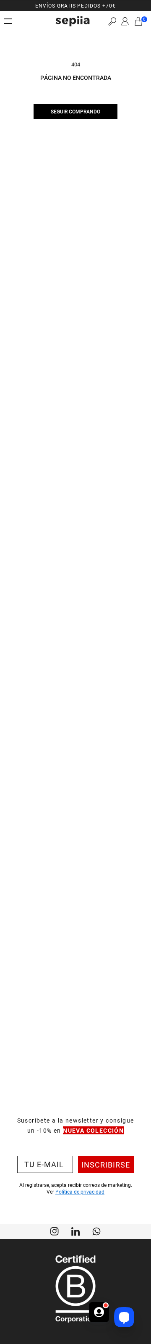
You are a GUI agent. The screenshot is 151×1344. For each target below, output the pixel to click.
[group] (75, 5)
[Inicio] (73, 21)
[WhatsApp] (96, 1230)
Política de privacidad (79, 1191)
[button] (112, 21)
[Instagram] (54, 1230)
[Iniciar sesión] (125, 21)
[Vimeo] (75, 1230)
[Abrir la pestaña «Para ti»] (99, 1317)
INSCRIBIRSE (105, 1165)
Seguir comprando (75, 111)
